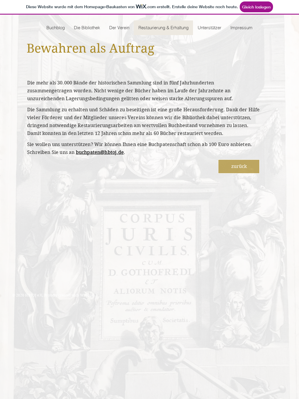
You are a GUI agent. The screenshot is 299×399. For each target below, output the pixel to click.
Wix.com (87, 295)
